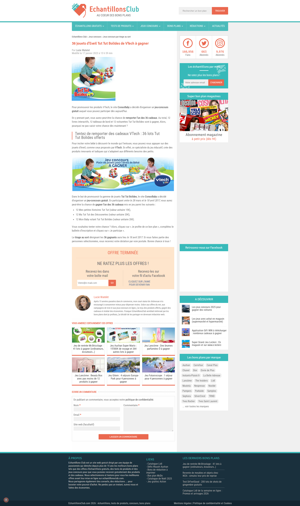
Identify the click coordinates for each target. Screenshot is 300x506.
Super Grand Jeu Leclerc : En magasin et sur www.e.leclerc (206, 343)
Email (76, 414)
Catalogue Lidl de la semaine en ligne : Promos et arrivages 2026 (202, 492)
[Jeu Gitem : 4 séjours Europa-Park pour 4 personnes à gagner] (123, 371)
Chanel (186, 370)
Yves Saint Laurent (207, 401)
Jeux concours (149, 26)
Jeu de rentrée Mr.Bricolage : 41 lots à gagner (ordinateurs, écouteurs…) (88, 348)
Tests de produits (121, 26)
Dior (195, 370)
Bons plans (174, 26)
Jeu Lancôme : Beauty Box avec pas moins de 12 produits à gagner (88, 378)
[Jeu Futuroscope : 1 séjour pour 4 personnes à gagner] (158, 371)
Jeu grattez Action (157, 481)
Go (112, 283)
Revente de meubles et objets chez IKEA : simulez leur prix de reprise (200, 474)
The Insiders (201, 380)
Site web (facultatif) (84, 424)
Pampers (186, 390)
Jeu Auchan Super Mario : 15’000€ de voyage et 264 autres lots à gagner (123, 348)
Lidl (213, 380)
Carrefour (198, 365)
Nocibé (211, 385)
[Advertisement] (146, 79)
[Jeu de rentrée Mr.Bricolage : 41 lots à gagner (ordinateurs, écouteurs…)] (88, 341)
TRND (212, 396)
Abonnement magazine (204, 136)
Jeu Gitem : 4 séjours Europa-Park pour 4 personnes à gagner (123, 378)
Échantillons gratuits (88, 26)
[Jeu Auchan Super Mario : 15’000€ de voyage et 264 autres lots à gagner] (123, 341)
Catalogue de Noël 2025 (160, 478)
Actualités (218, 26)
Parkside (199, 390)
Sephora (186, 396)
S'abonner (216, 82)
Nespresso (199, 385)
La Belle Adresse (211, 375)
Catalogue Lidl (155, 463)
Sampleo (211, 390)
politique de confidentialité (139, 399)
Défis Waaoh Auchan (158, 466)
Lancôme (187, 380)
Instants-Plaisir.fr (191, 375)
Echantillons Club (79, 36)
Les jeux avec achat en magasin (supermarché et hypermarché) (208, 320)
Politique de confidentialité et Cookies (212, 503)
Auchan (186, 365)
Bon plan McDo (155, 475)
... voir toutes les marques (195, 406)
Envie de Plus (207, 370)
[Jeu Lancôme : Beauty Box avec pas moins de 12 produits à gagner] (88, 371)
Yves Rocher (188, 401)
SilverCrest (199, 396)
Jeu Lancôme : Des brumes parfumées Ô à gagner (158, 347)
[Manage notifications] (6, 499)
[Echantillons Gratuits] (105, 16)
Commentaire (131, 405)
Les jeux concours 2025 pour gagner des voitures (206, 308)
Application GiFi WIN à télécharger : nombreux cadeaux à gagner (209, 332)
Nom (76, 405)
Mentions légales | (183, 503)
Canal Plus (212, 365)
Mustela (186, 385)
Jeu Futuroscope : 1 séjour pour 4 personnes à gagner (158, 377)
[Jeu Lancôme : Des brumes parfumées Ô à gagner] (158, 341)
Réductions (196, 26)
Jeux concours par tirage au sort (117, 36)
